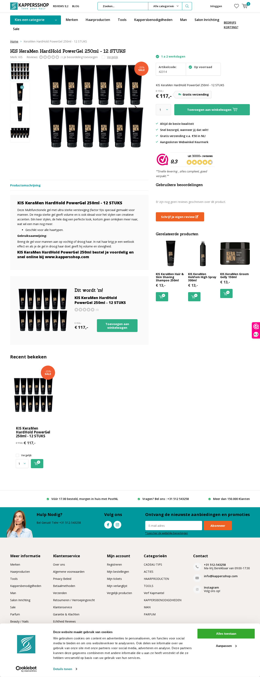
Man (183, 19)
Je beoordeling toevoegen (81, 57)
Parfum (15, 614)
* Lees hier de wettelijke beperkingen (166, 533)
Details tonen (62, 669)
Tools (122, 19)
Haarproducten (98, 19)
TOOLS (148, 586)
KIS (20, 57)
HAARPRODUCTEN (156, 579)
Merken (72, 19)
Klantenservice (62, 607)
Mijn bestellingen (118, 572)
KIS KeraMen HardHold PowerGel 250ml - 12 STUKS (33, 432)
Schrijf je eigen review (178, 217)
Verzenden (60, 593)
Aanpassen (224, 645)
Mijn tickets (114, 579)
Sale (16, 29)
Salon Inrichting (207, 19)
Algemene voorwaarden (68, 572)
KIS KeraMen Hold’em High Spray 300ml (202, 277)
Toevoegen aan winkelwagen (117, 326)
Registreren (114, 564)
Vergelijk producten (119, 593)
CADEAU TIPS (153, 564)
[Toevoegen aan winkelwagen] (37, 463)
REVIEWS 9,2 (60, 6)
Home (14, 41)
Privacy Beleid (62, 579)
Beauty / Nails (19, 621)
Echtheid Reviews (64, 621)
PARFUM (150, 614)
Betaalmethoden (64, 586)
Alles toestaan (226, 633)
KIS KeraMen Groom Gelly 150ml (234, 275)
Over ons (59, 564)
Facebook (108, 525)
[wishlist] (236, 6)
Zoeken (187, 6)
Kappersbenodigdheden (153, 19)
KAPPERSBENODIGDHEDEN (162, 600)
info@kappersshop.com (221, 576)
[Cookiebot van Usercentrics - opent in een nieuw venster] (26, 669)
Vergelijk (26, 455)
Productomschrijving (25, 185)
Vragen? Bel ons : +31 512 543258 (165, 499)
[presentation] (135, 107)
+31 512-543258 (215, 564)
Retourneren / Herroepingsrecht (74, 600)
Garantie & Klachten (66, 614)
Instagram (117, 525)
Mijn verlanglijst (117, 586)
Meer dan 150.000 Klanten (231, 499)
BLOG (75, 6)
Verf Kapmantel (154, 593)
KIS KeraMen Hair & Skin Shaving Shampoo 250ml (170, 277)
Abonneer (217, 526)
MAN (147, 607)
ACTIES (148, 572)
